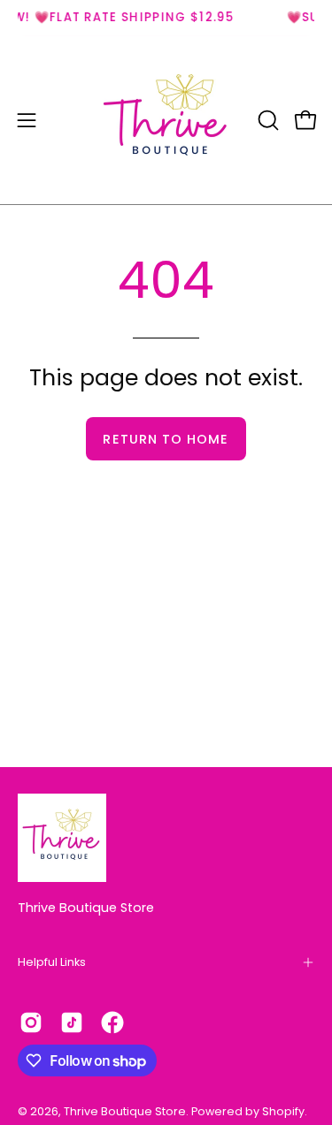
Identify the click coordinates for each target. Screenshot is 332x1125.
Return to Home (165, 439)
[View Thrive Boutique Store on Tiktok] (71, 1022)
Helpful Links (52, 961)
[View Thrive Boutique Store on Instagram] (31, 1022)
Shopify (283, 1111)
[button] (266, 120)
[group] (166, 17)
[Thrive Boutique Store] (166, 120)
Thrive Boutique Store (86, 908)
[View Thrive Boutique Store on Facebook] (112, 1022)
